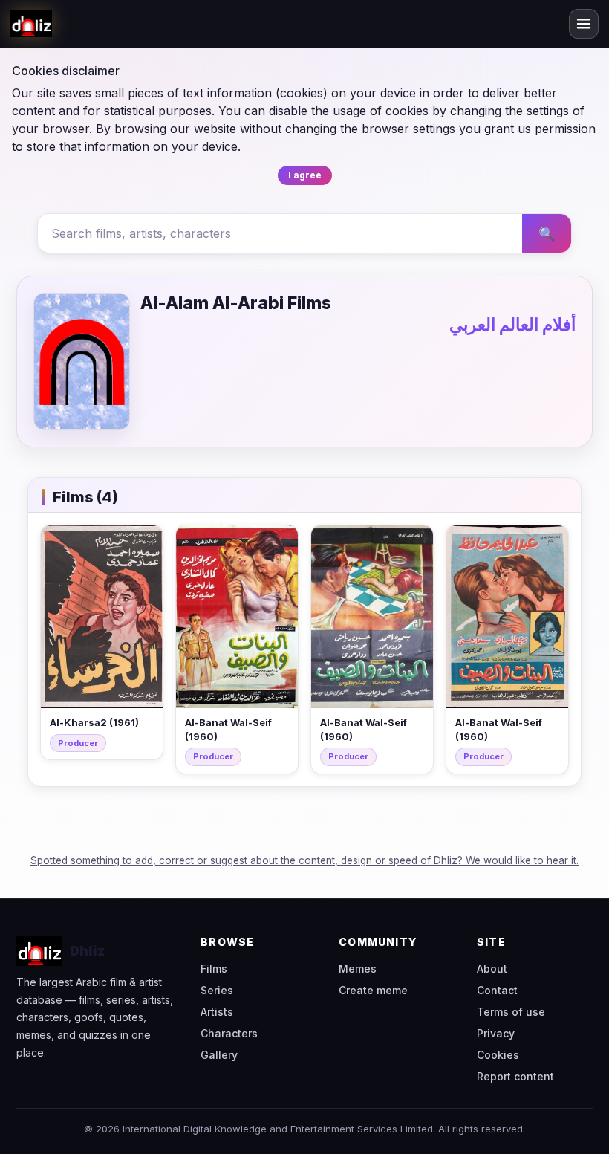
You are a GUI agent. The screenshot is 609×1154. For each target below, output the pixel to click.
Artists (217, 1011)
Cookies (498, 1054)
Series (217, 990)
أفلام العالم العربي (512, 324)
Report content (515, 1076)
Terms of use (511, 1011)
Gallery (219, 1054)
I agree (305, 175)
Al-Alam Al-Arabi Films (235, 303)
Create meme (373, 990)
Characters (229, 1033)
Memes (358, 968)
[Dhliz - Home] (31, 23)
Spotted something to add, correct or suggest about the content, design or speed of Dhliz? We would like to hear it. (304, 860)
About (492, 968)
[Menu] (584, 24)
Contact (497, 990)
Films (214, 968)
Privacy (496, 1033)
